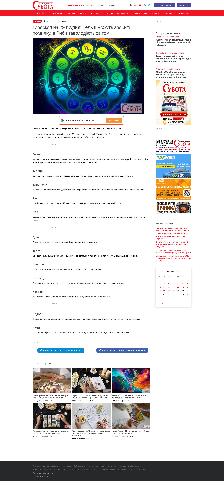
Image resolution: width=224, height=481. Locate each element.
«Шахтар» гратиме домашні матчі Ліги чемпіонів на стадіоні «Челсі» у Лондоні (173, 42)
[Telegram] (149, 5)
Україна (182, 53)
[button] (131, 5)
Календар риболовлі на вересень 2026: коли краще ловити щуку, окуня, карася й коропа (173, 258)
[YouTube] (140, 5)
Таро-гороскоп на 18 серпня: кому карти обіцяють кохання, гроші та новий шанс (90, 396)
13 (173, 287)
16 (187, 287)
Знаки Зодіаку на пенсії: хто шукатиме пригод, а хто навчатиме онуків (129, 396)
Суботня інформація (170, 37)
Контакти (111, 5)
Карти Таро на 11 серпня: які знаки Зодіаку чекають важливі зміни (131, 432)
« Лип (161, 303)
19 (169, 290)
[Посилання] (43, 5)
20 (173, 290)
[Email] (135, 5)
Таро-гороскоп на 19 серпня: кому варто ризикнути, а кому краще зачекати (50, 396)
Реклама (100, 5)
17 (160, 290)
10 (160, 287)
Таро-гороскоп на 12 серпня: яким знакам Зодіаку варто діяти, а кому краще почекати (91, 433)
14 (178, 287)
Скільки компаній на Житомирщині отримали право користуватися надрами (173, 251)
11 (164, 287)
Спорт (158, 37)
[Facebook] (145, 5)
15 (183, 287)
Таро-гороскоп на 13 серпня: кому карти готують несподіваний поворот (50, 432)
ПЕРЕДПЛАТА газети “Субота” (80, 5)
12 (169, 287)
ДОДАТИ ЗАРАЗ (114, 120)
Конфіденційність (40, 476)
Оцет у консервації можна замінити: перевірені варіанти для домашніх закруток (173, 58)
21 (178, 290)
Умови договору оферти (43, 473)
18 (164, 290)
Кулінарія (160, 53)
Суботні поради (171, 53)
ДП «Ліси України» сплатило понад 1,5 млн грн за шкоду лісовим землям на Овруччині (171, 74)
